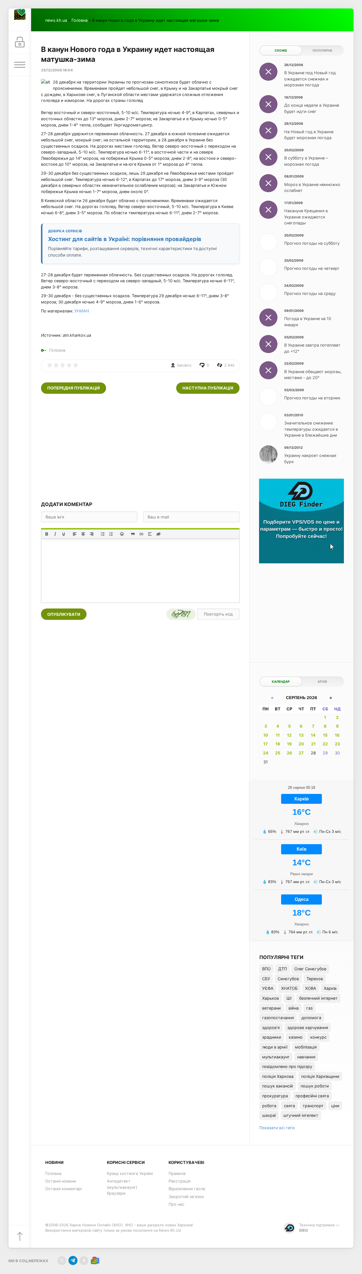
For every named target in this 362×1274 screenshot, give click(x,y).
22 (325, 743)
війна (293, 1008)
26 (289, 752)
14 (313, 735)
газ (309, 1008)
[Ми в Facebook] (83, 1260)
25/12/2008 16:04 (57, 70)
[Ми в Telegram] (72, 1260)
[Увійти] (19, 42)
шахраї (269, 1115)
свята (289, 1105)
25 (277, 752)
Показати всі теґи (277, 1127)
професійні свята (312, 1095)
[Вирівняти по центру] (83, 534)
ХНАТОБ (289, 988)
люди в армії (274, 1047)
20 (301, 743)
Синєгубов (288, 978)
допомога (311, 1017)
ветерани (271, 1008)
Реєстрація (180, 1181)
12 (289, 735)
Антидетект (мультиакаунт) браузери (122, 1187)
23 (337, 743)
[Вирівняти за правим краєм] (91, 534)
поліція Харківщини (320, 1076)
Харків (330, 988)
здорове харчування (307, 1027)
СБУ (266, 978)
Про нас (176, 1204)
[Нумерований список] (111, 534)
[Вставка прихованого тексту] (158, 534)
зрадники (271, 1037)
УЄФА (267, 988)
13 (301, 735)
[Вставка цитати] (133, 534)
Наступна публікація (207, 388)
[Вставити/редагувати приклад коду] (141, 534)
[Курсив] (55, 534)
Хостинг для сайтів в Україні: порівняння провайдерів (124, 239)
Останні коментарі (63, 1188)
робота (269, 1105)
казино (296, 1037)
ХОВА (310, 988)
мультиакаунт (276, 1056)
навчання (306, 1056)
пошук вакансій (277, 1085)
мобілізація (306, 1047)
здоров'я (271, 1027)
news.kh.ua (56, 20)
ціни (335, 1105)
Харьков (270, 998)
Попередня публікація (73, 388)
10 (265, 735)
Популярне (322, 50)
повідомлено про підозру (287, 1066)
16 (337, 735)
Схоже (281, 50)
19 (289, 743)
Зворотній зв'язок (186, 1196)
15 (325, 735)
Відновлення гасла (187, 1188)
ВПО (266, 968)
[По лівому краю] (74, 534)
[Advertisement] (140, 447)
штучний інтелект (300, 1115)
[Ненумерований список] (102, 534)
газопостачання (278, 1017)
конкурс (318, 1037)
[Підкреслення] (63, 534)
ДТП (282, 968)
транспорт (313, 1105)
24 (265, 752)
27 (301, 752)
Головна (80, 20)
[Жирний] (46, 534)
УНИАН (81, 310)
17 (265, 743)
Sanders (184, 365)
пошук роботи (315, 1085)
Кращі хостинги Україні (130, 1173)
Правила (177, 1173)
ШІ (289, 998)
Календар (281, 682)
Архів (322, 682)
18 (277, 743)
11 (278, 735)
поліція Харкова (278, 1076)
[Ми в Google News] (94, 1260)
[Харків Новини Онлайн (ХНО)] (19, 19)
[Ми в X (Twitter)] (61, 1260)
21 (313, 743)
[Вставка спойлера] (150, 534)
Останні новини (60, 1181)
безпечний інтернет (318, 998)
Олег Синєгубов (310, 968)
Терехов (315, 978)
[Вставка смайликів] (122, 534)
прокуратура (275, 1095)
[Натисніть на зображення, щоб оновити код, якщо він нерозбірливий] (181, 614)
